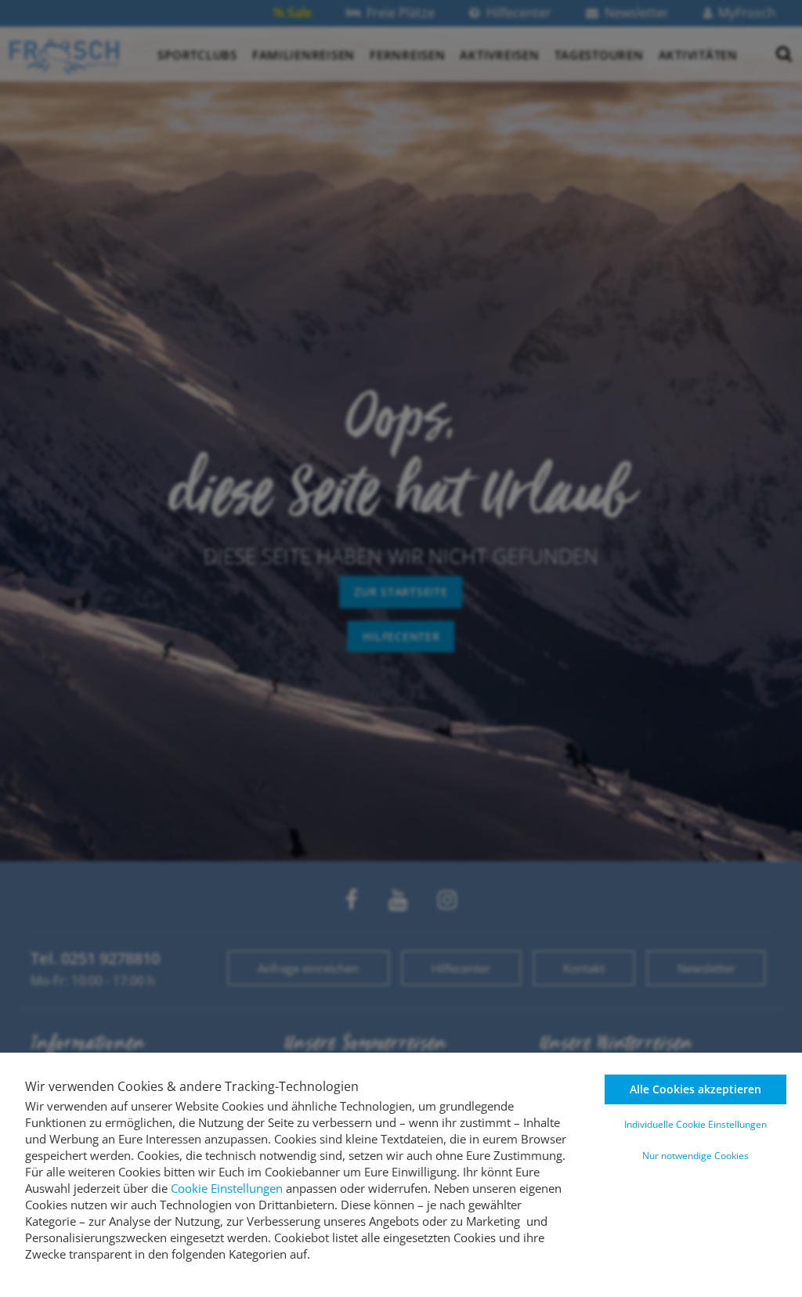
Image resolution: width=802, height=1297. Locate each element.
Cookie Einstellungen (227, 1188)
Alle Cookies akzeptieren (695, 1089)
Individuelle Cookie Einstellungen (695, 1124)
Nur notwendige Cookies (695, 1155)
